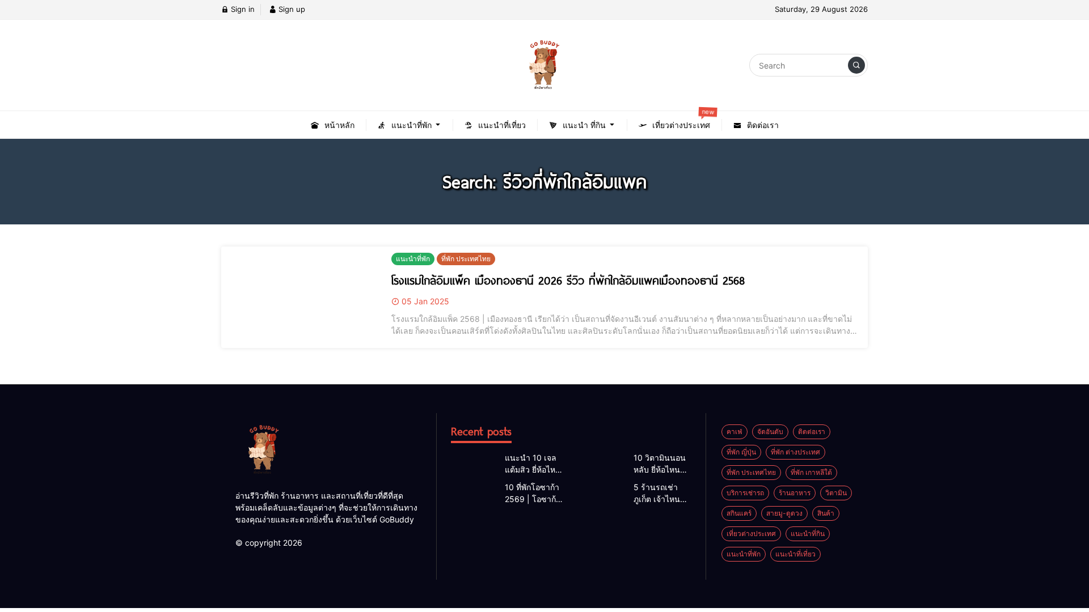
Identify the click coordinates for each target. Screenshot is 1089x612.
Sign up (290, 9)
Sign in (242, 9)
